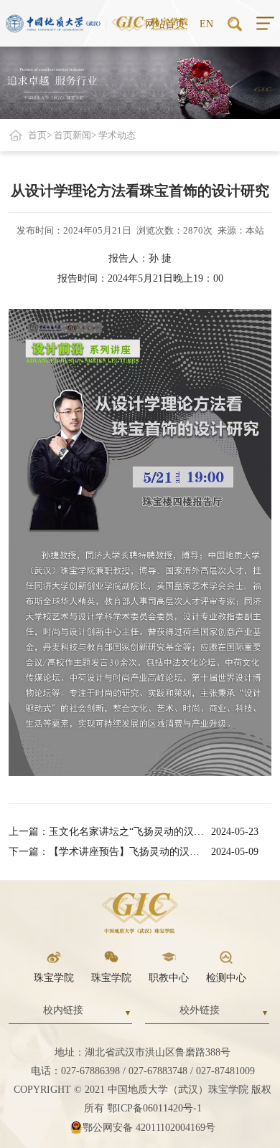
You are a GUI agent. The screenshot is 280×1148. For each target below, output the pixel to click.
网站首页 (165, 23)
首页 (37, 135)
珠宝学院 (54, 977)
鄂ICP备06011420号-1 (154, 1108)
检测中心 (226, 977)
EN (206, 23)
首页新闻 (72, 135)
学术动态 (117, 135)
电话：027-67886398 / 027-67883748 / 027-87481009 (143, 1071)
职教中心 (169, 977)
